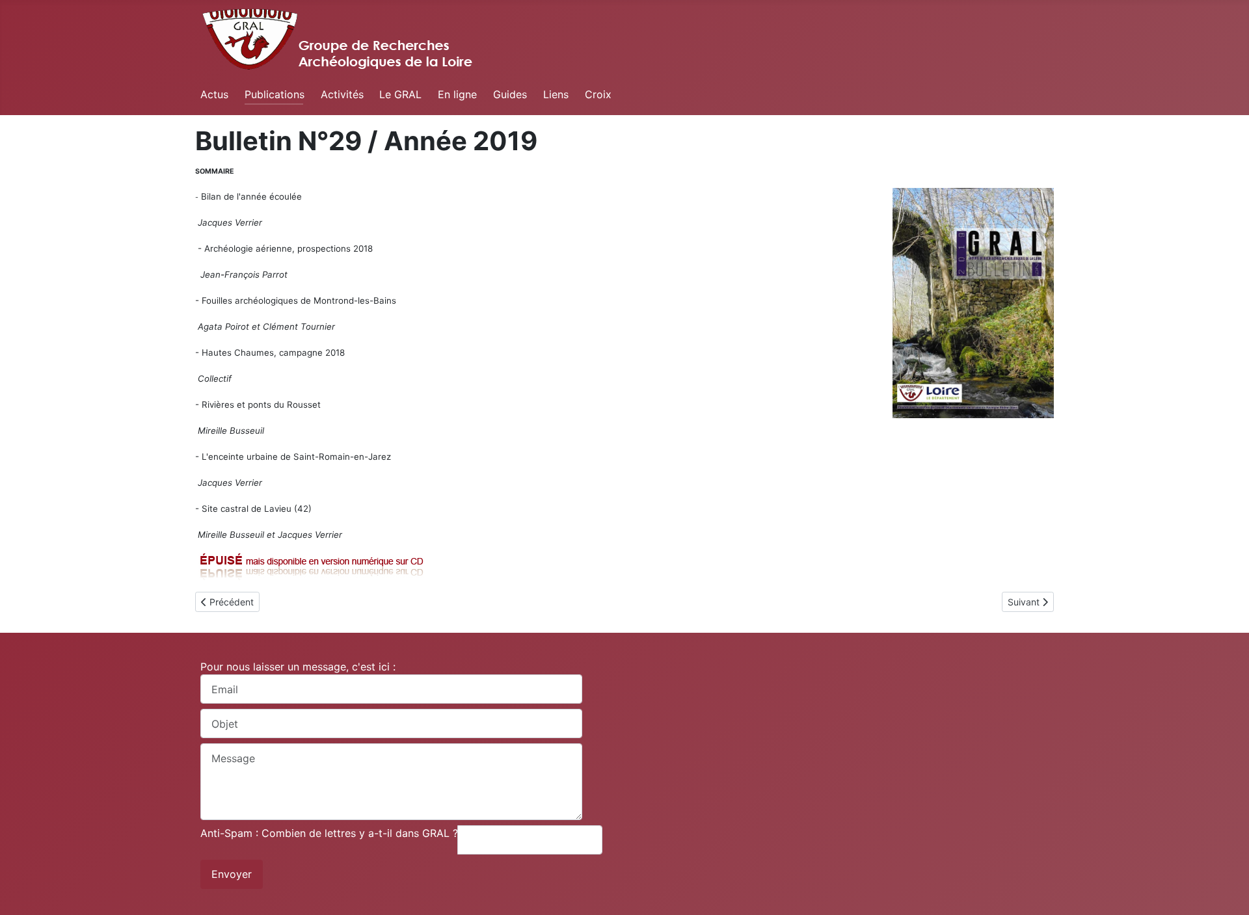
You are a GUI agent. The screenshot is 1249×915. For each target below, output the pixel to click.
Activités (342, 94)
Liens (556, 94)
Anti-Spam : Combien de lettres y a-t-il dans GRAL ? (329, 833)
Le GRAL (400, 94)
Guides (510, 94)
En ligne (457, 94)
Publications (274, 94)
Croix (598, 94)
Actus (214, 94)
